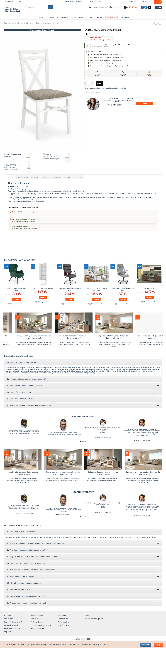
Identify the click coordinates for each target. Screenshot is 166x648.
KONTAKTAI (147, 1)
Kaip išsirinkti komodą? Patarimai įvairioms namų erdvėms (103, 337)
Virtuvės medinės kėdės (52, 23)
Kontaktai (7, 615)
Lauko (98, 17)
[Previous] (4, 285)
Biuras (89, 17)
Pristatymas (8, 619)
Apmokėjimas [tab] (46, 177)
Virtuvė (38, 17)
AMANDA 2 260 (149, 289)
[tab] (83, 362)
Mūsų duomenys (37, 615)
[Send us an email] (149, 7)
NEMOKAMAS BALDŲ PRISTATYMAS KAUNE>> (83, 1)
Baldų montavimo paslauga (41, 625)
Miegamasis (62, 17)
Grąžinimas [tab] (57, 177)
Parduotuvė (9, 23)
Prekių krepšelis (63, 622)
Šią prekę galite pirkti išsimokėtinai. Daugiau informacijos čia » (105, 88)
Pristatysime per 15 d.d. (43, 30)
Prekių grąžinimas (37, 622)
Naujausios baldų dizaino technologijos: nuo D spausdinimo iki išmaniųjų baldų (63, 337)
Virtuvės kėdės (32, 23)
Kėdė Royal (27, 201)
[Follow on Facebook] (142, 7)
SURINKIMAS (125, 17)
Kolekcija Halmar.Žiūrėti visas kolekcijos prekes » (101, 39)
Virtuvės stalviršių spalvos (93, 619)
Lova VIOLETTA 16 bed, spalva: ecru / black (96, 290)
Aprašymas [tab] (9, 177)
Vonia (81, 17)
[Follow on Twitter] (146, 7)
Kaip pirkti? (8, 632)
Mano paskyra (63, 619)
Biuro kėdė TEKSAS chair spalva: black (70, 290)
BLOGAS (138, 1)
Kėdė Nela (35, 201)
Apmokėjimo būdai (11, 625)
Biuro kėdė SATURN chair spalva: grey (123, 290)
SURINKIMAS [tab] (78, 177)
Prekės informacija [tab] (22, 177)
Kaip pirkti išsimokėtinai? (13, 622)
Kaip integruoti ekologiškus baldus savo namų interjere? (23, 337)
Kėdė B (41, 201)
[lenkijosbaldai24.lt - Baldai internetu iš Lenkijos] (12, 10)
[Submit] (50, 7)
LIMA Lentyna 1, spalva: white (43, 289)
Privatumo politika (37, 628)
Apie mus (34, 619)
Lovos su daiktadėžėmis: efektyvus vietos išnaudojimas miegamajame (143, 337)
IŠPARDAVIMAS (111, 17)
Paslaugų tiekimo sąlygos (13, 628)
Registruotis (62, 615)
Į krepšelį (16, 299)
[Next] (161, 285)
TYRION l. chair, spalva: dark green (16, 290)
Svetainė (49, 17)
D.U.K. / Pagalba (63, 625)
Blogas (86, 615)
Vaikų (72, 17)
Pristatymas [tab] (35, 177)
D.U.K (131, 1)
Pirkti (99, 83)
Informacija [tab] (67, 177)
